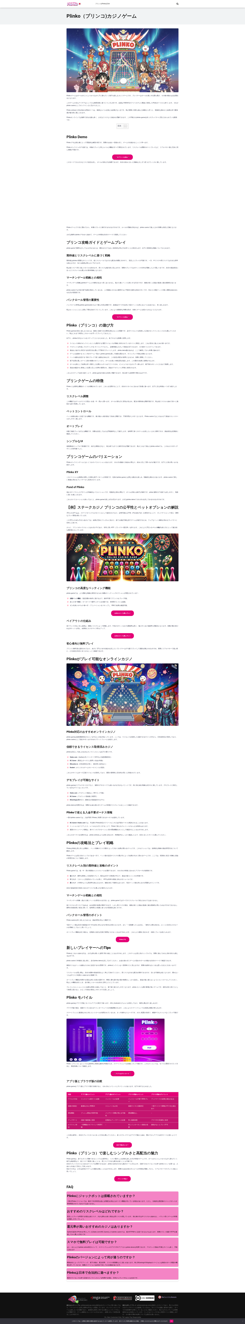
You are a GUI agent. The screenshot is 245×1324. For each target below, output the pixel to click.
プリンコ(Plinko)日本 (102, 4)
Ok (171, 1321)
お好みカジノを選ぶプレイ (122, 613)
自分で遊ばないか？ (122, 1145)
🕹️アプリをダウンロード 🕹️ (122, 1073)
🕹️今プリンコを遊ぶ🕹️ (122, 157)
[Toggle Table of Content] (124, 126)
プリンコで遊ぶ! (122, 1179)
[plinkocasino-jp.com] (74, 3)
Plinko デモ (122, 939)
